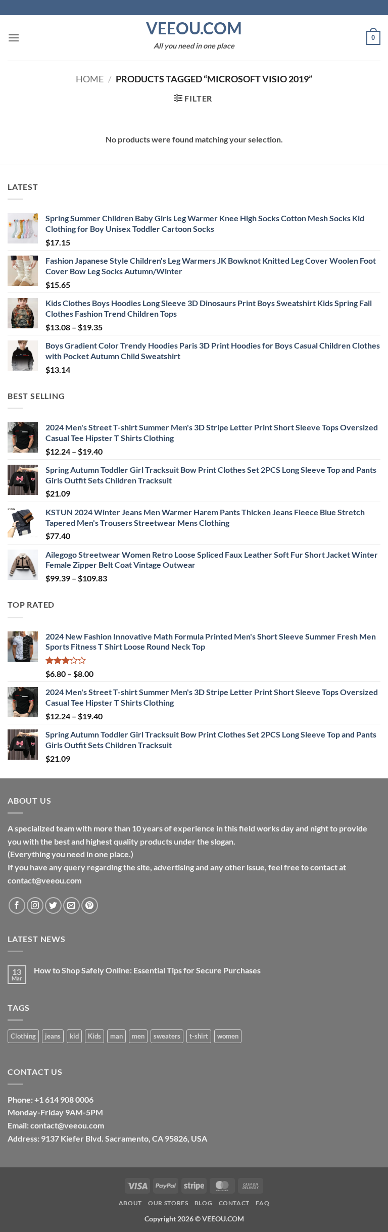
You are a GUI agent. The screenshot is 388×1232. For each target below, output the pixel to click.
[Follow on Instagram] (35, 905)
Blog (203, 1203)
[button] (14, 37)
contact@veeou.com (67, 1125)
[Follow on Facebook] (17, 905)
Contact (234, 1203)
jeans (53, 1036)
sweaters (167, 1036)
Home (90, 78)
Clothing (23, 1036)
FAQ (262, 1203)
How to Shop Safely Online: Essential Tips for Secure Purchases (147, 970)
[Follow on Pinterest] (89, 905)
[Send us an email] (71, 905)
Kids (94, 1036)
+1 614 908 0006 (63, 1099)
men (138, 1036)
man (116, 1036)
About (130, 1203)
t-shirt (198, 1036)
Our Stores (168, 1203)
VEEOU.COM (194, 28)
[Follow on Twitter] (53, 905)
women (227, 1036)
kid (74, 1036)
